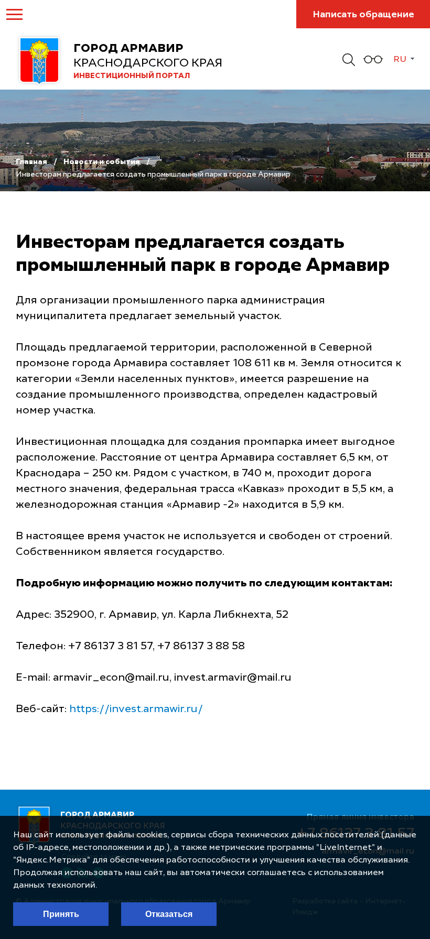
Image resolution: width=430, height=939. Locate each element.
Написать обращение (363, 14)
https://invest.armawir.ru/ (136, 709)
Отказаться (168, 914)
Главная (31, 162)
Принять (61, 914)
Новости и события (101, 162)
